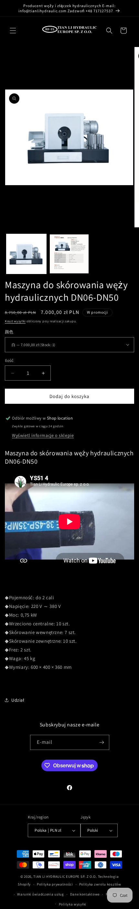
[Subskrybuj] (102, 742)
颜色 (9, 332)
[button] (13, 31)
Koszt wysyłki (15, 321)
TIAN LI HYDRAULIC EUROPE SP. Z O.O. (65, 876)
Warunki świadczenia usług (40, 894)
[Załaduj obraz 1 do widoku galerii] (26, 254)
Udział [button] (18, 700)
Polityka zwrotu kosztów (100, 884)
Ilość (9, 360)
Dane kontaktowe (85, 894)
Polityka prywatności (55, 884)
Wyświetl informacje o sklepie (43, 435)
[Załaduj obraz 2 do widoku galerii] (69, 254)
